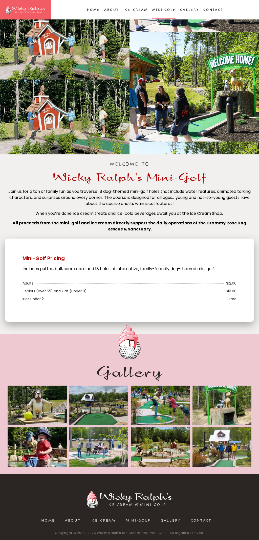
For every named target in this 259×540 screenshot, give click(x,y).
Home (93, 10)
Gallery (189, 10)
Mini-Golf (163, 10)
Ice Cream (135, 10)
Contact (213, 10)
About (111, 10)
